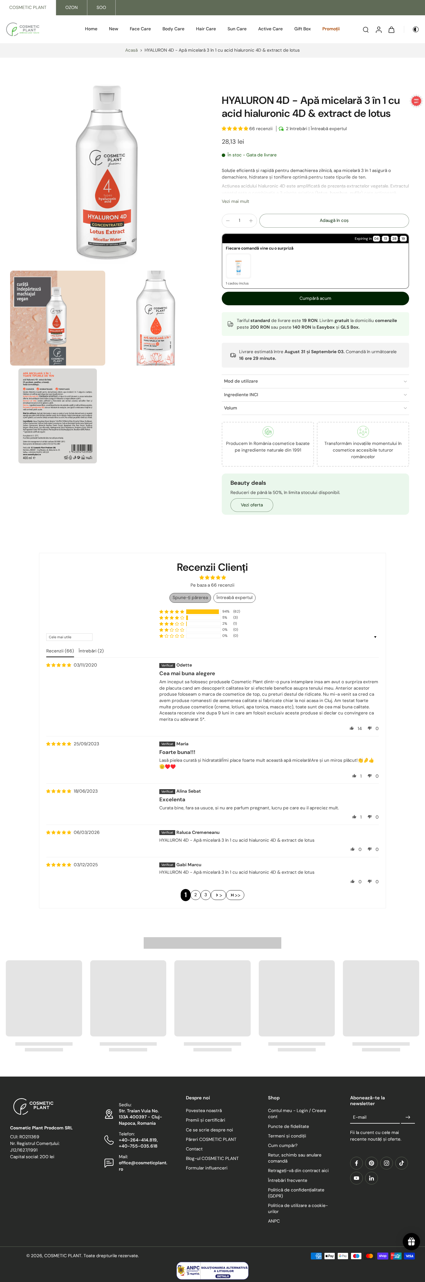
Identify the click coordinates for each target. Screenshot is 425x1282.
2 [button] (195, 895)
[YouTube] (356, 1178)
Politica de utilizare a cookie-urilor (298, 1208)
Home (91, 29)
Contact (194, 1149)
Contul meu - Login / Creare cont (297, 1114)
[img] (58, 665)
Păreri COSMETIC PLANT (211, 1139)
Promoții (331, 29)
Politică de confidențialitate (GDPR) (296, 1193)
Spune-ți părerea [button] (190, 597)
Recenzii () (60, 651)
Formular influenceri (207, 1168)
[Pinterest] (371, 1163)
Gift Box (302, 29)
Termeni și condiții (287, 1136)
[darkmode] (411, 29)
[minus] (228, 221)
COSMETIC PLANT (28, 7)
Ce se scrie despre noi (209, 1130)
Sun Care (237, 29)
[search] (365, 29)
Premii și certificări (205, 1120)
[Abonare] (408, 1117)
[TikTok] (401, 1163)
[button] (235, 129)
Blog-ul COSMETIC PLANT (212, 1158)
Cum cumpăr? (283, 1145)
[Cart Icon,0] (391, 29)
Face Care (140, 29)
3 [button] (205, 895)
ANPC (274, 1221)
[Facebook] (356, 1163)
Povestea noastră (204, 1111)
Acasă (131, 50)
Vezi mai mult (235, 201)
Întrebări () (91, 651)
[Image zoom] (106, 171)
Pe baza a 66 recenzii (212, 585)
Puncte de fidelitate (288, 1126)
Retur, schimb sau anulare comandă (294, 1158)
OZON (71, 7)
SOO (101, 7)
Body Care (173, 29)
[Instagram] (386, 1163)
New (113, 29)
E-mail (359, 1117)
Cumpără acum (315, 298)
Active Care (270, 29)
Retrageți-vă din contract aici (298, 1171)
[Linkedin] (371, 1178)
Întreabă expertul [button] (234, 597)
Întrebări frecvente (287, 1180)
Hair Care (206, 29)
